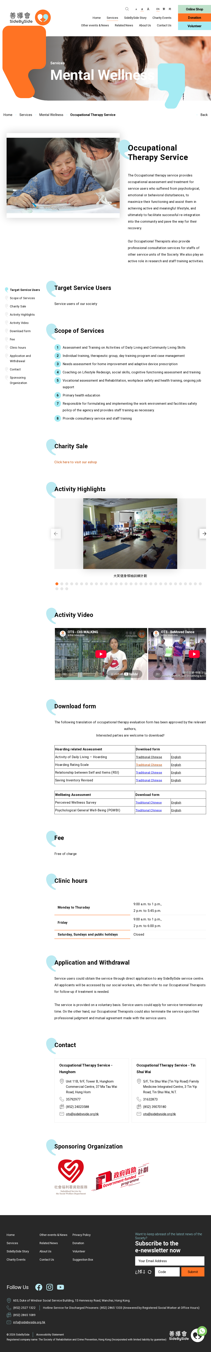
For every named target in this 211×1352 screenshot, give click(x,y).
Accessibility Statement (50, 1334)
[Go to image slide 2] (61, 583)
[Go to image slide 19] (145, 583)
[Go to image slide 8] (91, 583)
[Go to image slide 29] (195, 583)
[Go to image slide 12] (111, 583)
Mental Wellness (51, 115)
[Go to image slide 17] (136, 583)
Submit (193, 1272)
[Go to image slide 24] (170, 583)
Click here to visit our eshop (75, 462)
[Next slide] (204, 534)
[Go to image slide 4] (71, 583)
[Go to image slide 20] (150, 583)
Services (25, 115)
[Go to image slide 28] (190, 583)
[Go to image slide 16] (131, 583)
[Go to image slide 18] (140, 583)
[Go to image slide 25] (175, 583)
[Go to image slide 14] (121, 583)
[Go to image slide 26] (180, 583)
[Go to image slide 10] (101, 583)
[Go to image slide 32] (61, 588)
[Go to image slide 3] (66, 583)
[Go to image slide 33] (66, 588)
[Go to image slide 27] (185, 583)
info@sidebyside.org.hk (29, 1322)
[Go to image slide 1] (56, 583)
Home (7, 115)
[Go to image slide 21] (155, 583)
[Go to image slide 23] (165, 583)
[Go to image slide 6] (81, 583)
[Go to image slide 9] (96, 583)
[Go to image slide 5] (76, 583)
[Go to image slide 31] (56, 588)
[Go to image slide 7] (86, 583)
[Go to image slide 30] (200, 583)
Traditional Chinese (149, 765)
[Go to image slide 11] (106, 583)
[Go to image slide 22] (160, 583)
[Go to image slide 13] (116, 583)
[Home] (30, 17)
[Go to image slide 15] (126, 583)
